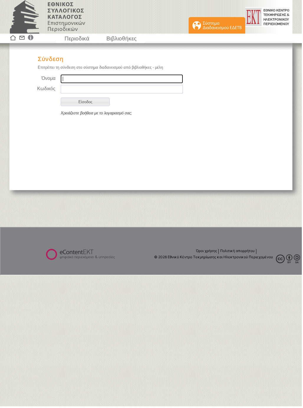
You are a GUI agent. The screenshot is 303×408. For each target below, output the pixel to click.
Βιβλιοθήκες (121, 38)
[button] (85, 102)
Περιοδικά (77, 38)
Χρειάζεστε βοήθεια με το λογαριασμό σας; (96, 113)
